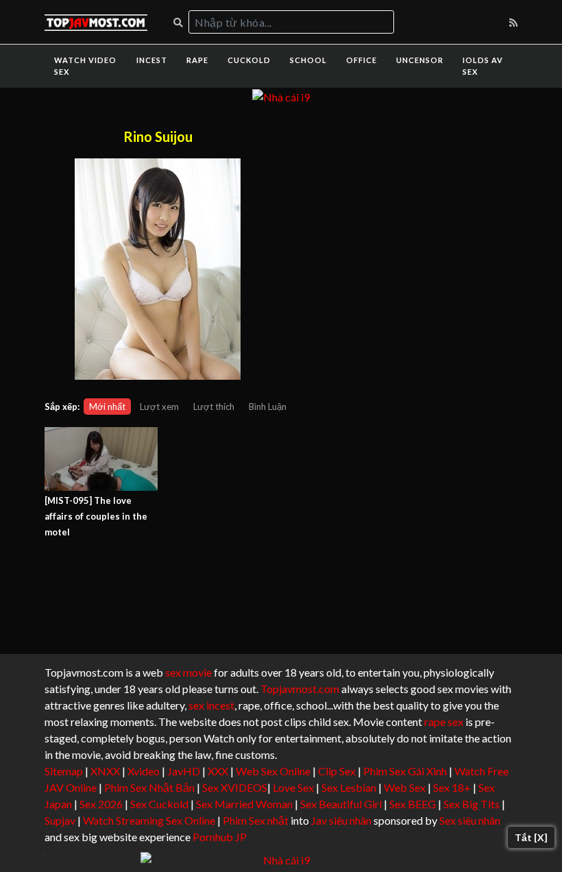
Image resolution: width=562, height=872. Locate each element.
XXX (218, 770)
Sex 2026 (101, 803)
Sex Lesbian (348, 787)
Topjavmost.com (299, 688)
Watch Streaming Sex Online (149, 820)
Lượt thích (213, 406)
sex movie (188, 672)
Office (361, 60)
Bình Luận (267, 406)
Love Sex (293, 787)
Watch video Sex (85, 66)
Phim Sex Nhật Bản (149, 787)
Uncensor (419, 60)
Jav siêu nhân (341, 820)
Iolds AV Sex (483, 66)
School (308, 60)
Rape (197, 60)
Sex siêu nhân (469, 820)
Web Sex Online (273, 770)
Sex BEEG (412, 803)
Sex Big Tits (471, 803)
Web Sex (405, 787)
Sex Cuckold (159, 803)
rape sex (443, 721)
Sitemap (64, 770)
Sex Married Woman (244, 803)
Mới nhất (107, 406)
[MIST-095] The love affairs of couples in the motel (96, 516)
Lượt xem (159, 406)
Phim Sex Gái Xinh (405, 770)
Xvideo (143, 770)
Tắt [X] (531, 837)
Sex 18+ (452, 787)
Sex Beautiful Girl (341, 803)
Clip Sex (337, 770)
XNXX (105, 770)
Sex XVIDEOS (234, 787)
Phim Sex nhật (256, 820)
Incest (151, 60)
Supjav (60, 820)
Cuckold (249, 60)
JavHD (183, 770)
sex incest (211, 705)
